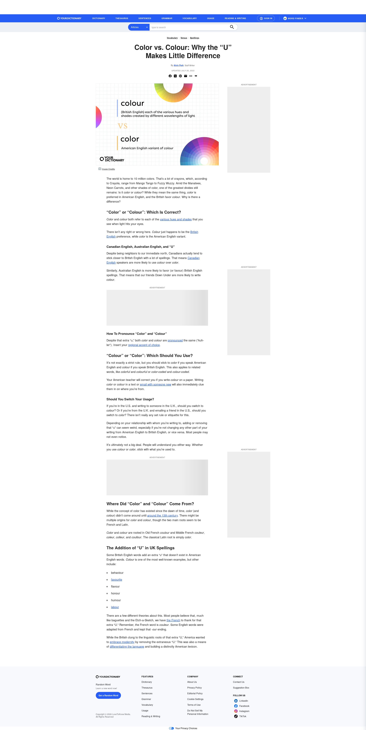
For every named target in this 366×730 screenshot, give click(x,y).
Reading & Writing (151, 716)
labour (115, 607)
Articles (135, 27)
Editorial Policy (195, 693)
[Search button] (233, 27)
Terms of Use (194, 704)
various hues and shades (176, 219)
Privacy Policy (194, 687)
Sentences (147, 693)
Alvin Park (179, 65)
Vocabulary (172, 37)
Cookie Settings (195, 699)
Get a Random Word (108, 695)
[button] (266, 18)
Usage (145, 710)
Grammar (146, 699)
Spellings (194, 37)
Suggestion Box (241, 687)
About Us (192, 681)
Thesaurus (147, 687)
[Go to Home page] (69, 18)
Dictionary (147, 681)
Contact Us (238, 681)
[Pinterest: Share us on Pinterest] (180, 76)
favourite (116, 579)
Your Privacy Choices (186, 728)
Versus (184, 37)
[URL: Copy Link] (190, 76)
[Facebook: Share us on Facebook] (170, 76)
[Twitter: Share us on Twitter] (175, 76)
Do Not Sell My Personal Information (197, 712)
